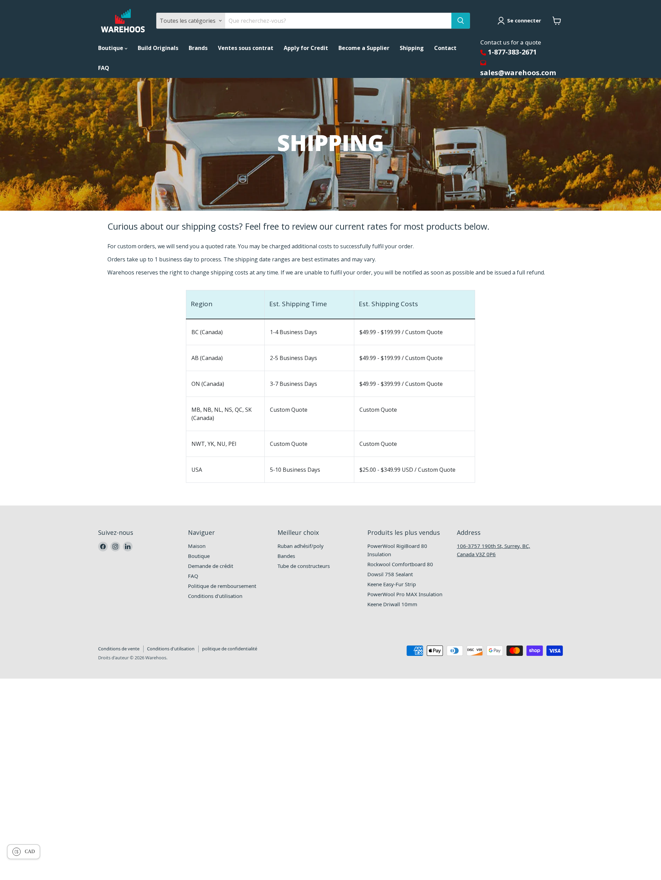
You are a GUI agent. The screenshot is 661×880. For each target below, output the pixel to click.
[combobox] (338, 21)
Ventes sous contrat (245, 48)
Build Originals (158, 48)
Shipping (412, 48)
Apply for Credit (306, 48)
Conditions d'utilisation (171, 649)
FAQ (103, 68)
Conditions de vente (118, 649)
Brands (198, 48)
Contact (445, 48)
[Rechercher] (460, 21)
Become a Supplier (363, 48)
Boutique (111, 48)
